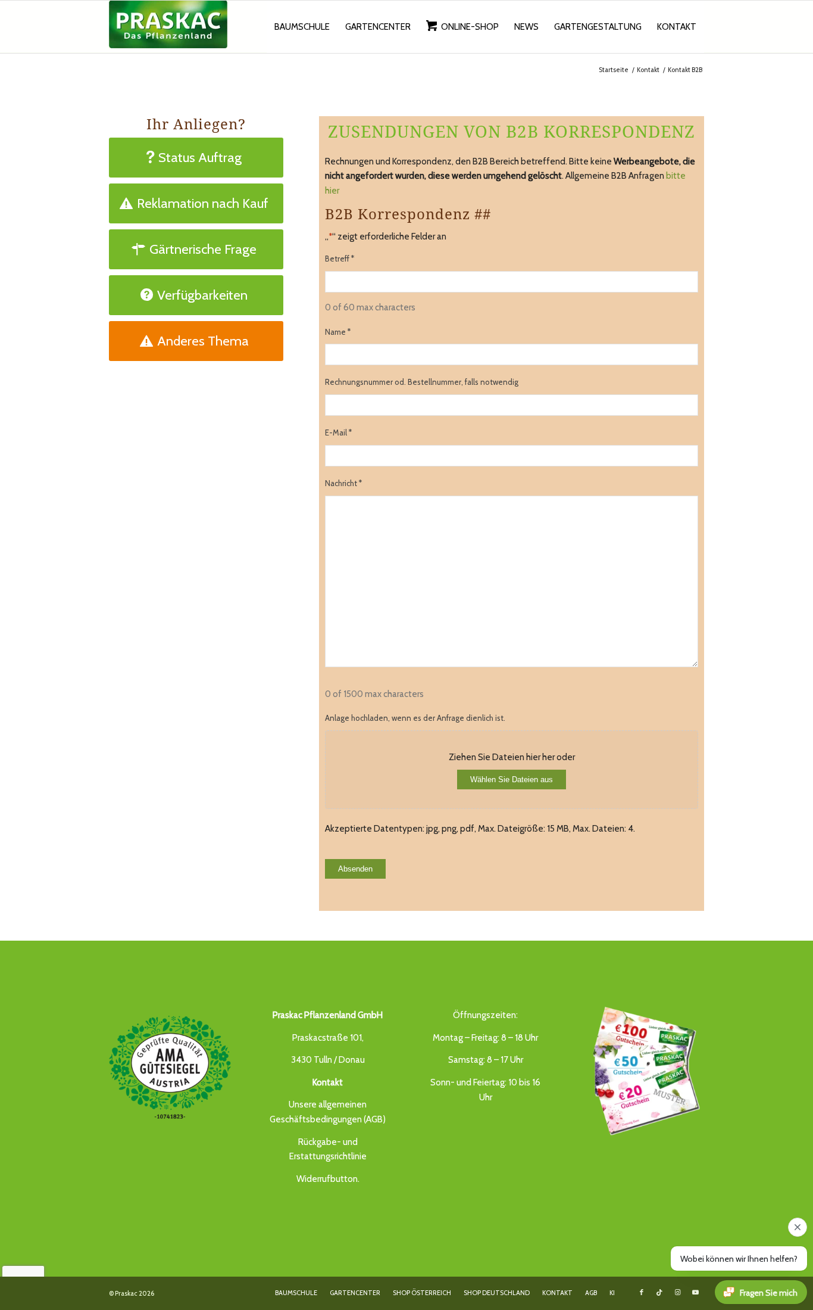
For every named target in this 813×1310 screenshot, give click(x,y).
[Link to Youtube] (695, 1292)
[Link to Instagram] (677, 1292)
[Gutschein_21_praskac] (643, 1069)
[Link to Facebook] (642, 1292)
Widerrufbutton (327, 1179)
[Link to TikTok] (659, 1292)
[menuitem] (302, 27)
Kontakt (327, 1082)
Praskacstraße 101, (328, 1037)
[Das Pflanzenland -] (168, 27)
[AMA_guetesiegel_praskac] (170, 1067)
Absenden (355, 868)
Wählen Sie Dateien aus (511, 779)
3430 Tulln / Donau (328, 1059)
